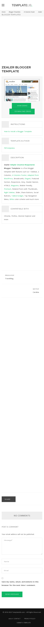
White (12, 199)
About (11, 618)
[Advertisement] (22, 40)
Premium (7, 189)
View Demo (22, 105)
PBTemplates (9, 148)
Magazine (15, 185)
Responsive (30, 165)
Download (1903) (22, 111)
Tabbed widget (17, 196)
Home (3, 12)
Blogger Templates (14, 12)
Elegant (28, 178)
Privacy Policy (29, 619)
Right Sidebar (9, 192)
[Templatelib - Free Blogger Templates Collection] (22, 5)
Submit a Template (24, 623)
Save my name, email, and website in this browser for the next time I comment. (20, 583)
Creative (20, 165)
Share (8, 499)
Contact (17, 619)
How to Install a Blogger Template (18, 131)
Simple (13, 165)
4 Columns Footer (29, 12)
